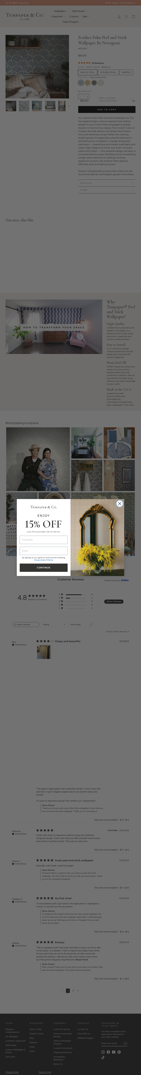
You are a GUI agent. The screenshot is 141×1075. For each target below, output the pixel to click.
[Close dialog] (119, 503)
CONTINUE (43, 567)
